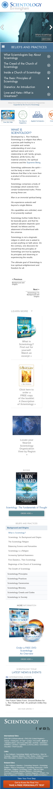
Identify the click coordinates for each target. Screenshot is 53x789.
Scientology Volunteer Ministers (21, 771)
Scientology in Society (17, 597)
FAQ (28, 756)
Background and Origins (18, 528)
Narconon (29, 775)
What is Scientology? (17, 533)
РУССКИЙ (36, 741)
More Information (10, 758)
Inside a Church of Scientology (22, 72)
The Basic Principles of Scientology (17, 80)
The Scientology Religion (18, 542)
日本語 (29, 741)
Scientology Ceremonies (18, 583)
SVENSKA (43, 743)
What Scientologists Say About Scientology (22, 56)
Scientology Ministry (16, 588)
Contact (19, 758)
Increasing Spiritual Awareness (20, 555)
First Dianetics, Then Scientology (22, 560)
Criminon (21, 775)
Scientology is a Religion (18, 551)
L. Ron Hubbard (9, 754)
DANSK (6, 741)
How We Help (8, 122)
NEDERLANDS (10, 743)
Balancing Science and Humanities (22, 546)
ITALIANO (7, 747)
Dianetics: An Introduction (19, 87)
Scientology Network (31, 765)
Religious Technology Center (22, 769)
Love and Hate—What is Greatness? (18, 94)
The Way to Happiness (23, 121)
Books (33, 756)
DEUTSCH (20, 743)
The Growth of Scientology (19, 569)
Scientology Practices (17, 579)
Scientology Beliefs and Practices (27, 754)
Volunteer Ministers (18, 756)
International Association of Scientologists (23, 772)
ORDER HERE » (27, 513)
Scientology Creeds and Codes (20, 592)
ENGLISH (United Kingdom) (34, 738)
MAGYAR (28, 743)
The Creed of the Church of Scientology (20, 65)
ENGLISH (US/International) (13, 738)
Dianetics (19, 765)
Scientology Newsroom (34, 767)
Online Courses (42, 756)
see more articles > (26, 709)
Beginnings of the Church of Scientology (24, 564)
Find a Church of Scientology (34, 758)
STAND (42, 773)
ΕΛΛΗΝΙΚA (43, 745)
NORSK (35, 743)
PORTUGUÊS (17, 747)
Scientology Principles (17, 574)
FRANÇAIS (15, 741)
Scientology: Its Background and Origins (24, 537)
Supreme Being (33, 162)
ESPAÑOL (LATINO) (11, 745)
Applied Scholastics (37, 121)
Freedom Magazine (31, 773)
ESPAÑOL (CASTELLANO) (29, 745)
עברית (22, 741)
